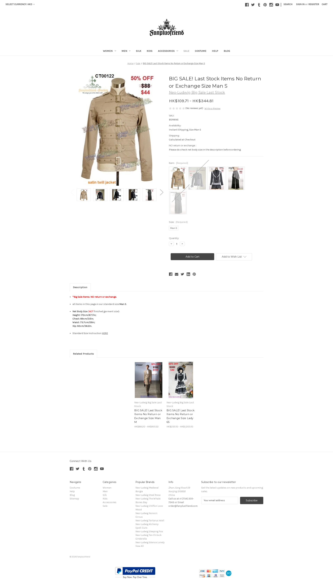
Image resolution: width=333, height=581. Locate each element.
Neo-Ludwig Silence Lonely (150, 542)
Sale (186, 50)
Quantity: (174, 238)
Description (80, 287)
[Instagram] (271, 5)
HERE (105, 333)
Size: (178, 222)
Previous (72, 192)
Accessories (166, 50)
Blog (227, 50)
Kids (149, 50)
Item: (178, 163)
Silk (138, 50)
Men (124, 50)
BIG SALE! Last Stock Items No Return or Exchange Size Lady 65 (180, 416)
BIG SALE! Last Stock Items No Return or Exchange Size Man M (148, 416)
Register (313, 4)
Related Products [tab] (83, 353)
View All (139, 546)
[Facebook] (247, 5)
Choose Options (148, 380)
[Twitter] (253, 5)
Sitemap (74, 498)
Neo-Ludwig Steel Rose (147, 495)
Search (288, 4)
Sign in (300, 4)
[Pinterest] (265, 5)
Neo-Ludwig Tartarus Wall (149, 520)
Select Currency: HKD (19, 4)
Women (108, 50)
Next (161, 192)
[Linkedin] (188, 274)
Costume (200, 50)
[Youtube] (277, 5)
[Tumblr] (259, 5)
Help (215, 50)
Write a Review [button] (212, 108)
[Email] (176, 274)
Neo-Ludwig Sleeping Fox (149, 531)
